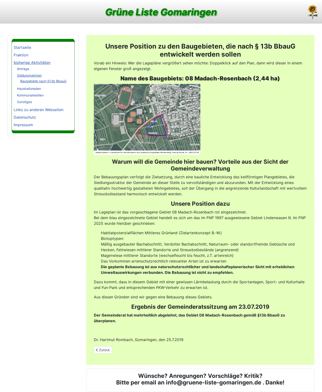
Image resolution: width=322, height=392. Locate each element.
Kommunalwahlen (30, 95)
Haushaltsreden (29, 89)
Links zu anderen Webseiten (38, 109)
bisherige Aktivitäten (32, 62)
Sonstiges (24, 102)
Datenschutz (25, 117)
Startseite (22, 47)
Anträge (23, 69)
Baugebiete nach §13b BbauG (43, 81)
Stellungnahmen (29, 75)
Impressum (23, 124)
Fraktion (21, 55)
